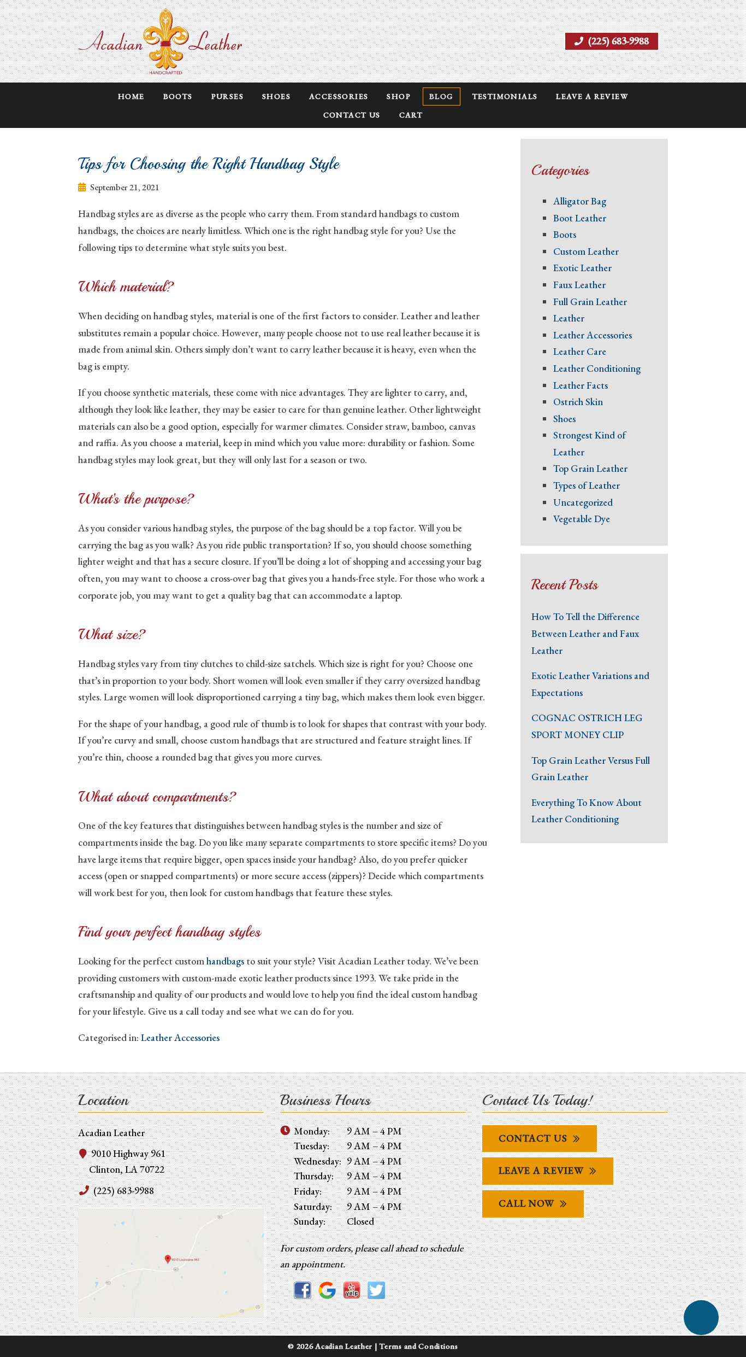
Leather (568, 318)
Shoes (276, 96)
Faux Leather (579, 284)
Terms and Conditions (419, 1346)
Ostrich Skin (578, 401)
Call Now (526, 1203)
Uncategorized (583, 502)
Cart (411, 115)
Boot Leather (579, 218)
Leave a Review (592, 96)
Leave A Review (541, 1170)
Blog (441, 96)
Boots (178, 96)
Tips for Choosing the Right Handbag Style (208, 164)
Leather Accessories (180, 1037)
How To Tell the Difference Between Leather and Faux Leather (585, 633)
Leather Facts (580, 385)
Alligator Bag (579, 201)
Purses (227, 96)
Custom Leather (586, 251)
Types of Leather (586, 485)
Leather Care (579, 351)
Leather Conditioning (597, 368)
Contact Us (352, 115)
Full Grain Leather (590, 301)
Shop (399, 96)
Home (131, 96)
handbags (225, 961)
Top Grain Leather (590, 468)
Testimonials (505, 96)
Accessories (338, 96)
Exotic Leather (582, 267)
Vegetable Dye (581, 518)
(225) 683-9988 (617, 41)
